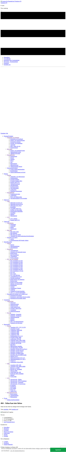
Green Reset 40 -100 (15, 372)
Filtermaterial (13, 215)
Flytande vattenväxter (15, 308)
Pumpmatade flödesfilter (16, 211)
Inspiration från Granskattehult (11, 60)
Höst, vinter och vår (15, 146)
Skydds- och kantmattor (16, 143)
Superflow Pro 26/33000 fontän (18, 355)
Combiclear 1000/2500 (16, 330)
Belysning (9, 149)
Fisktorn (12, 159)
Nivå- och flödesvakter (16, 197)
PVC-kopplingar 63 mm (16, 266)
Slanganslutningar (14, 246)
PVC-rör (12, 272)
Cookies (6, 441)
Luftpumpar (13, 189)
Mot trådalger (13, 233)
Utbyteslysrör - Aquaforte (16, 382)
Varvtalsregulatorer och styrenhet (18, 198)
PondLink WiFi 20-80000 (16, 373)
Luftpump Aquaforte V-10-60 (17, 342)
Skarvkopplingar (14, 255)
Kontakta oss (7, 64)
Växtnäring (13, 310)
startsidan (6, 409)
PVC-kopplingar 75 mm (16, 268)
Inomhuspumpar (14, 186)
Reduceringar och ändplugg (17, 279)
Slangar (9, 243)
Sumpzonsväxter (14, 304)
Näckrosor (13, 302)
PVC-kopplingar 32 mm (16, 262)
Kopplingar (10, 249)
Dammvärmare (14, 147)
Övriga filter (13, 376)
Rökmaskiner (13, 163)
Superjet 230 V (14, 356)
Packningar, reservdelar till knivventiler (20, 297)
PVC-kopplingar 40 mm (16, 263)
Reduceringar (13, 253)
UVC (8, 217)
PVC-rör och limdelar (12, 259)
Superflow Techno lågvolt (17, 350)
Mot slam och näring (15, 234)
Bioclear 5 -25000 (14, 368)
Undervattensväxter (15, 307)
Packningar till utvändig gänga (18, 298)
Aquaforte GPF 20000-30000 (17, 366)
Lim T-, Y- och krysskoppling (17, 292)
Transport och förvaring (16, 323)
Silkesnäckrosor (14, 165)
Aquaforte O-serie (14, 328)
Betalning (6, 429)
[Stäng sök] (33, 132)
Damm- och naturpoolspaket (17, 140)
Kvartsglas (13, 385)
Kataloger (6, 63)
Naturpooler (13, 229)
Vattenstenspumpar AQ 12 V (17, 357)
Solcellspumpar (14, 185)
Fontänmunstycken (15, 194)
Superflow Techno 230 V (16, 352)
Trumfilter (12, 213)
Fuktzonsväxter (14, 305)
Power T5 (12, 389)
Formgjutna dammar (15, 142)
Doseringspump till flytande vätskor (19, 240)
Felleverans (7, 433)
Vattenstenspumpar (15, 184)
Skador (5, 434)
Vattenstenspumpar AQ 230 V (18, 359)
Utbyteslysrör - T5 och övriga (17, 384)
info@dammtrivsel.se (9, 422)
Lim (11, 162)
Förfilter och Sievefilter (16, 210)
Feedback (6, 443)
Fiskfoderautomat (14, 317)
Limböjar (12, 289)
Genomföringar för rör (16, 276)
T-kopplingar (13, 256)
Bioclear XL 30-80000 (16, 369)
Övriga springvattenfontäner (17, 169)
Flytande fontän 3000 (15, 337)
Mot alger (9, 230)
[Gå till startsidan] (8, 1)
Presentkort (7, 57)
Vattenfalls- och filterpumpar (17, 176)
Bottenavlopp (13, 281)
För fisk (9, 313)
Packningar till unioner (16, 295)
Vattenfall (12, 144)
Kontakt (6, 436)
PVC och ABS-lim (15, 275)
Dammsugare (13, 156)
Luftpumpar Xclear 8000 (16, 362)
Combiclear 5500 (14, 334)
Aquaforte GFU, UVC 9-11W (18, 327)
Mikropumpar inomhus (16, 346)
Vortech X (13, 360)
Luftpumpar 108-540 (15, 339)
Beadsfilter (13, 207)
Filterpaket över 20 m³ (16, 205)
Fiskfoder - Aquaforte (15, 314)
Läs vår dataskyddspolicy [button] (17, 450)
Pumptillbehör (10, 192)
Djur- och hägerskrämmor (16, 321)
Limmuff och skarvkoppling (17, 291)
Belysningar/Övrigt (12, 392)
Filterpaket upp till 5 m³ (16, 202)
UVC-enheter (13, 218)
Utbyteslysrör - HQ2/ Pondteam (18, 381)
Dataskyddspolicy (8, 444)
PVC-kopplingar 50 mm (16, 265)
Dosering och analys (12, 237)
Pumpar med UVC (15, 182)
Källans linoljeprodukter (13, 399)
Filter (8, 201)
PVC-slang (13, 273)
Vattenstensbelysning (15, 152)
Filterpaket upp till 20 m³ (16, 204)
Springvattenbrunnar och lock (17, 172)
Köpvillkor (6, 427)
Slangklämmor (14, 247)
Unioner (12, 286)
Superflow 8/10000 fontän (17, 353)
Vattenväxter (10, 301)
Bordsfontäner (14, 171)
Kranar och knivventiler (16, 282)
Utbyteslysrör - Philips (16, 379)
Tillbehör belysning (15, 153)
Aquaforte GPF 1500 (15, 365)
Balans (12, 227)
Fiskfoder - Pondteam (15, 315)
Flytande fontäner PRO (16, 181)
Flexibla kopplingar (15, 278)
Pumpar (9, 175)
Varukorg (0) (18, 1)
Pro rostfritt (13, 388)
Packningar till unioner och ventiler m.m (17, 294)
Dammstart (13, 224)
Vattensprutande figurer (16, 166)
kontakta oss (15, 409)
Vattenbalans (10, 223)
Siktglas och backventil (16, 284)
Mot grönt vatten (14, 231)
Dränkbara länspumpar (16, 191)
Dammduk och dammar (13, 137)
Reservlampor (13, 394)
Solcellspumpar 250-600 (16, 347)
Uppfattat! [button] (58, 449)
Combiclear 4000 (14, 333)
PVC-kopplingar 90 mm (16, 269)
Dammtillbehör (11, 155)
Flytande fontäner (14, 179)
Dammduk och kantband (16, 139)
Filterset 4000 (13, 371)
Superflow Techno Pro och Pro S (18, 349)
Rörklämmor (13, 285)
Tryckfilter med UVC (15, 208)
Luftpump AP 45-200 (15, 343)
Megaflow (13, 344)
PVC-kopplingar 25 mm (16, 260)
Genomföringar (14, 250)
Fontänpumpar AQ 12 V (16, 336)
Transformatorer (14, 395)
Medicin (12, 320)
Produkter (3, 133)
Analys (12, 239)
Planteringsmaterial (15, 311)
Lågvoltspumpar (14, 188)
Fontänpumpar (14, 178)
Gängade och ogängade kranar (18, 252)
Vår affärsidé (7, 58)
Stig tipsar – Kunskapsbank (11, 61)
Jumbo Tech (13, 391)
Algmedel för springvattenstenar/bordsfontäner (22, 236)
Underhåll (12, 226)
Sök (7, 133)
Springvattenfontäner (12, 168)
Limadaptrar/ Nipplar (15, 288)
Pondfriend (13, 386)
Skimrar (12, 214)
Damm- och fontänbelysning (17, 150)
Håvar (11, 160)
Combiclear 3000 (14, 331)
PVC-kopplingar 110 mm (16, 271)
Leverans (6, 430)
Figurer (12, 158)
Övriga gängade (14, 257)
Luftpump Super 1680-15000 (17, 340)
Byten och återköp (8, 431)
